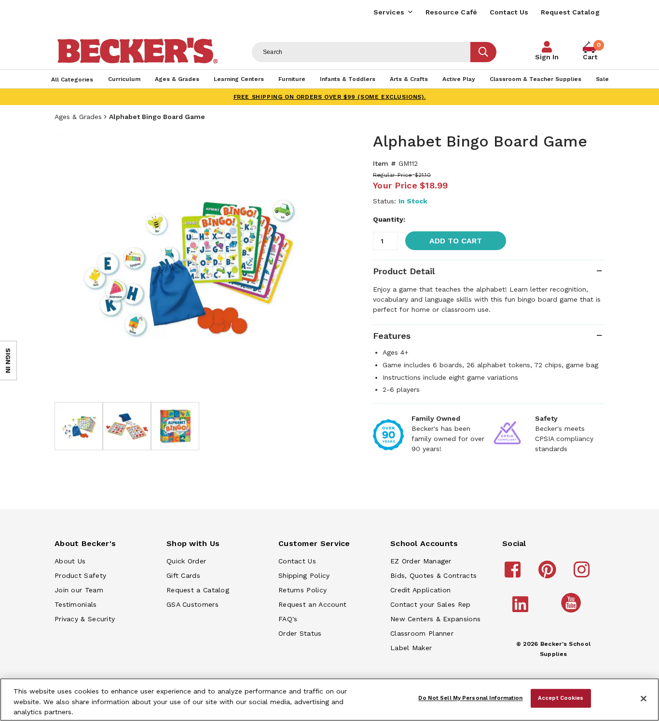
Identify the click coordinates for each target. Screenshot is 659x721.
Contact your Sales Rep (430, 604)
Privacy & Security (85, 619)
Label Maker (411, 648)
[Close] (643, 698)
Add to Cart (455, 240)
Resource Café (452, 12)
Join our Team (79, 590)
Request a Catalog (197, 590)
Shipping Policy (304, 575)
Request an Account (312, 604)
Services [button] (388, 12)
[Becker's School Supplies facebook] (514, 574)
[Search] (483, 52)
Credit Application (420, 590)
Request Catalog (570, 12)
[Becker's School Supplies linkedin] (521, 609)
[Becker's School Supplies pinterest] (548, 574)
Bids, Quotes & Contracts (433, 575)
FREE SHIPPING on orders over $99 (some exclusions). (329, 96)
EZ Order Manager (421, 561)
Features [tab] (392, 336)
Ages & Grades (78, 116)
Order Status (300, 633)
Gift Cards (183, 575)
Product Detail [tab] (404, 271)
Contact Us (509, 12)
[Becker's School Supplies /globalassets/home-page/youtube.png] (573, 612)
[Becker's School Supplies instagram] (583, 574)
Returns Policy (302, 590)
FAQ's (288, 619)
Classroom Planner (421, 633)
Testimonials (76, 604)
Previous (69, 262)
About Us (70, 561)
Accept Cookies (561, 697)
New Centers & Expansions (435, 619)
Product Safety (80, 575)
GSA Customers (192, 604)
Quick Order (186, 561)
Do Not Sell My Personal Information (470, 697)
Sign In (547, 57)
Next (310, 262)
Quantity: (389, 219)
